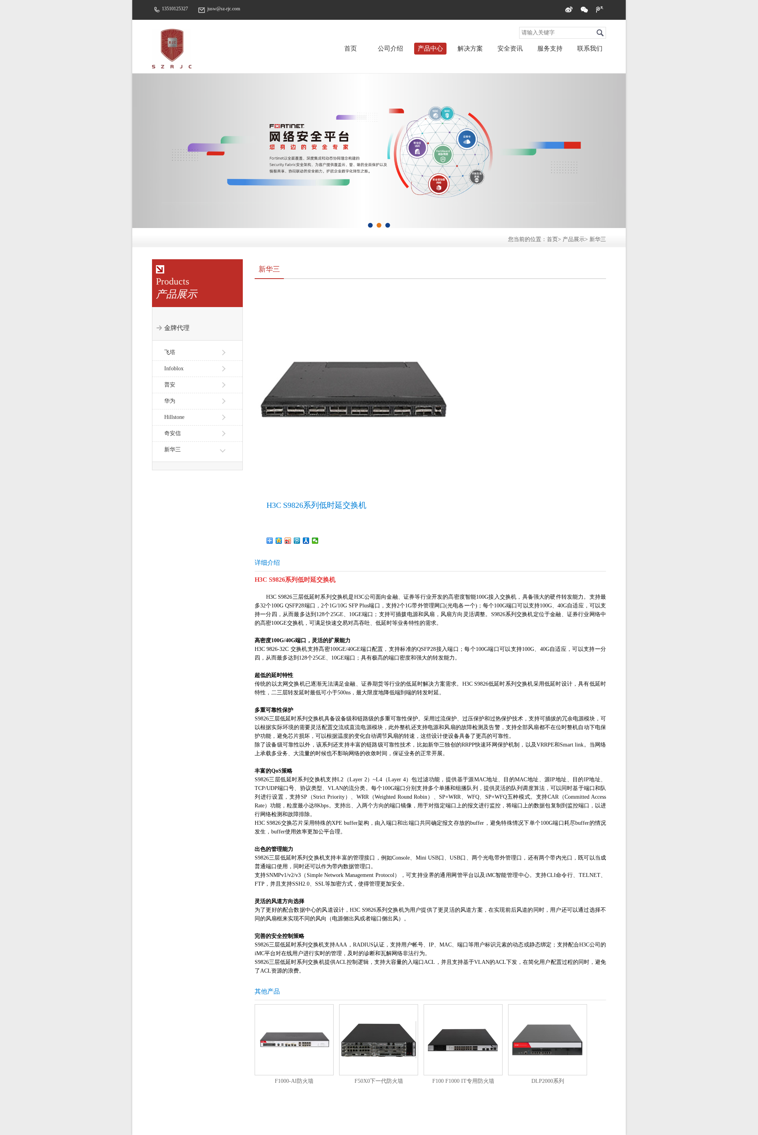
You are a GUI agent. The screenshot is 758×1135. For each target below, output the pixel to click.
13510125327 (175, 8)
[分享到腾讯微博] (599, 9)
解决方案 (470, 48)
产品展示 (574, 239)
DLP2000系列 (547, 1081)
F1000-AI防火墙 (294, 1081)
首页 (350, 48)
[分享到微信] (584, 9)
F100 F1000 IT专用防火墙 (463, 1081)
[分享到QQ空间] (279, 540)
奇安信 (172, 433)
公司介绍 (390, 48)
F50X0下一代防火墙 (379, 1081)
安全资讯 (510, 48)
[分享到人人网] (306, 540)
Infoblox (174, 368)
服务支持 (550, 48)
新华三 (597, 239)
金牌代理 (177, 327)
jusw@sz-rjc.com (223, 8)
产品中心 (430, 48)
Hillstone (174, 417)
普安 (169, 385)
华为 (169, 401)
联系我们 (589, 48)
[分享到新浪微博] (569, 9)
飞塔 (169, 352)
